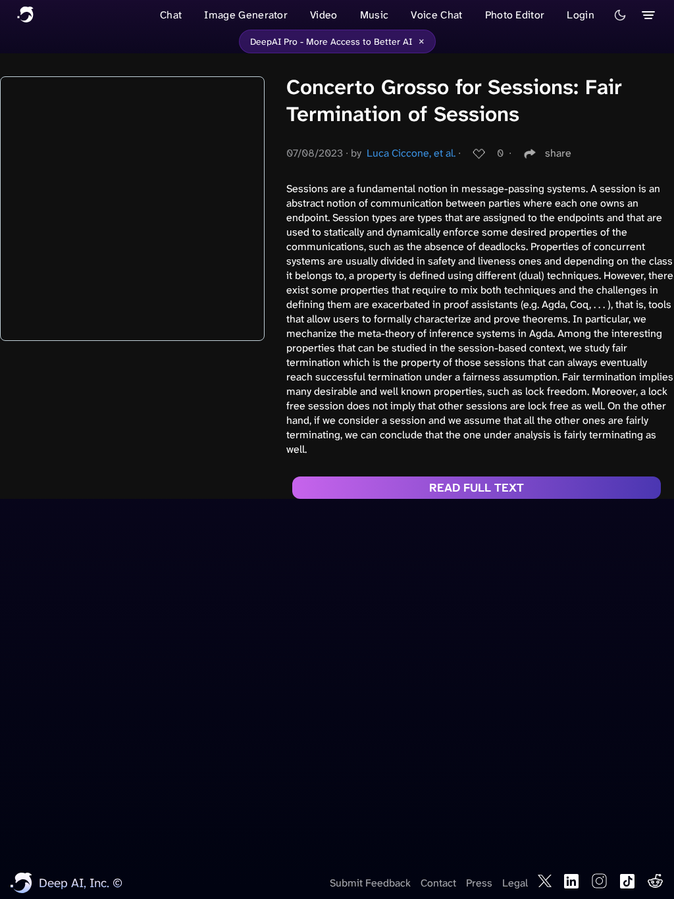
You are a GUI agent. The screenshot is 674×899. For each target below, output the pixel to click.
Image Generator (246, 15)
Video (324, 15)
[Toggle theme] (620, 15)
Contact (438, 883)
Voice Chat (436, 15)
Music (374, 15)
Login (580, 15)
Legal (515, 883)
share (558, 153)
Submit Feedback (370, 883)
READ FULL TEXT (476, 488)
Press (479, 883)
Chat (171, 15)
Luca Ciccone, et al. (411, 153)
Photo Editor (515, 15)
